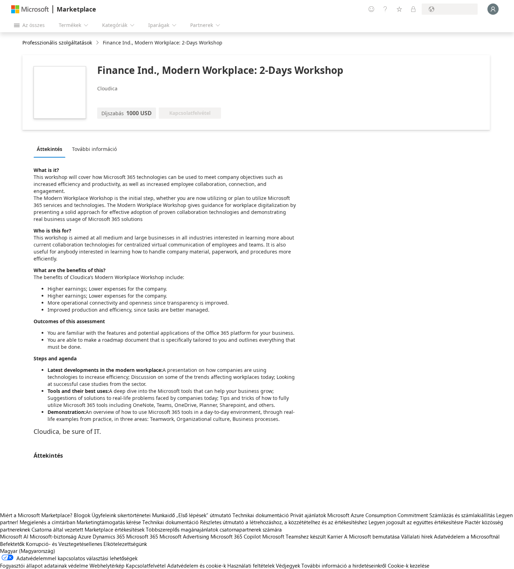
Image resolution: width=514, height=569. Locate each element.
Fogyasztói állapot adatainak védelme (44, 565)
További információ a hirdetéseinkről (343, 565)
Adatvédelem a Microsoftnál (467, 536)
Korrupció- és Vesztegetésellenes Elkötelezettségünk (86, 543)
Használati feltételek (250, 565)
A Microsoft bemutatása (372, 536)
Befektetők (12, 543)
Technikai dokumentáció (261, 515)
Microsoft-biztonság (53, 536)
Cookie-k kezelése (408, 565)
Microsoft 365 (142, 536)
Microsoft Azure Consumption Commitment (378, 515)
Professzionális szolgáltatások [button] (57, 42)
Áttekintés (49, 149)
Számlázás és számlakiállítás (462, 515)
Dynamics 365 (109, 536)
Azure (84, 536)
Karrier (335, 536)
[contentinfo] (98, 43)
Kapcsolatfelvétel (146, 565)
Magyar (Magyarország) (27, 550)
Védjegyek (288, 565)
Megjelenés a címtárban (47, 522)
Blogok (82, 515)
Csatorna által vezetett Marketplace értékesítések (87, 529)
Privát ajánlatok (308, 515)
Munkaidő (163, 515)
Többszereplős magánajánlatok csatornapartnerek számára (214, 529)
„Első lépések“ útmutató (203, 515)
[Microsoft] (30, 9)
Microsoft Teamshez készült (294, 536)
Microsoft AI (14, 536)
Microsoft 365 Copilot (235, 536)
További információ (94, 149)
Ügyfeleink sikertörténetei (121, 515)
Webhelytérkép (107, 565)
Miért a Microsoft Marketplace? (36, 515)
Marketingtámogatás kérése (109, 522)
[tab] (51, 149)
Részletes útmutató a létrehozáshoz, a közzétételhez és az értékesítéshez (283, 522)
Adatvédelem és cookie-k (196, 565)
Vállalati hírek (417, 536)
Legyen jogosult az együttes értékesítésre (416, 522)
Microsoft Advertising (184, 536)
